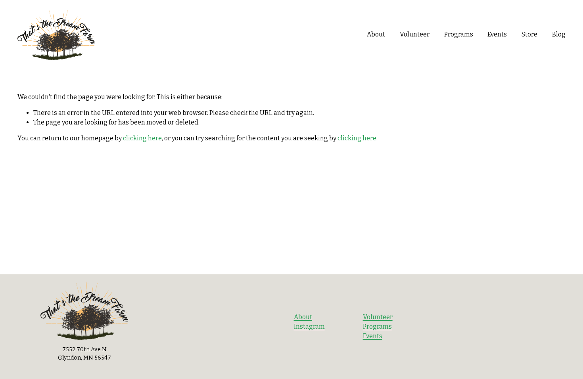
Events (372, 336)
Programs (458, 34)
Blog (559, 34)
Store (529, 34)
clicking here (142, 138)
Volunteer (415, 34)
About (376, 34)
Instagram (309, 326)
